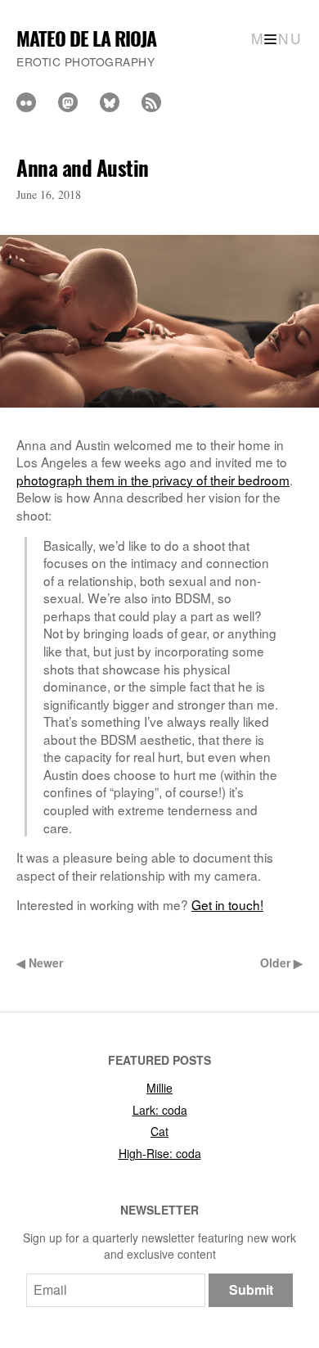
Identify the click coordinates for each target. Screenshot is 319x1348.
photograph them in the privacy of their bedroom (153, 480)
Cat (159, 1131)
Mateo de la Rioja (86, 38)
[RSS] (151, 102)
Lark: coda (160, 1110)
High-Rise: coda (160, 1153)
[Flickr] (26, 102)
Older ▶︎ (281, 962)
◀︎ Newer (39, 962)
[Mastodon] (68, 102)
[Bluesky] (109, 102)
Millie (159, 1088)
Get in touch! (227, 904)
